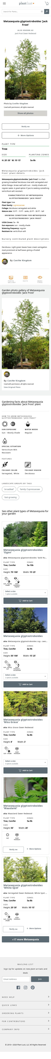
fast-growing (10, 497)
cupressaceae (19, 205)
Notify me (26, 126)
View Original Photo (12, 387)
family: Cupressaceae (30, 489)
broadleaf (9, 489)
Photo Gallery (11, 281)
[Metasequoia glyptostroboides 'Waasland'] (25, 811)
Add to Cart (27, 600)
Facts (25, 281)
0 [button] (47, 2)
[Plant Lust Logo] (26, 3)
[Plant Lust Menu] (4, 3)
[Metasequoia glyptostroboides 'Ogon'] (25, 559)
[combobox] (25, 592)
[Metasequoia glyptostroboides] (25, 644)
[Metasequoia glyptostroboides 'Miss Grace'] (25, 728)
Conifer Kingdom (16, 380)
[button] (42, 11)
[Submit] (46, 11)
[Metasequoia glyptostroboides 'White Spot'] (25, 891)
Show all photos (25, 113)
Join (40, 979)
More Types (40, 281)
